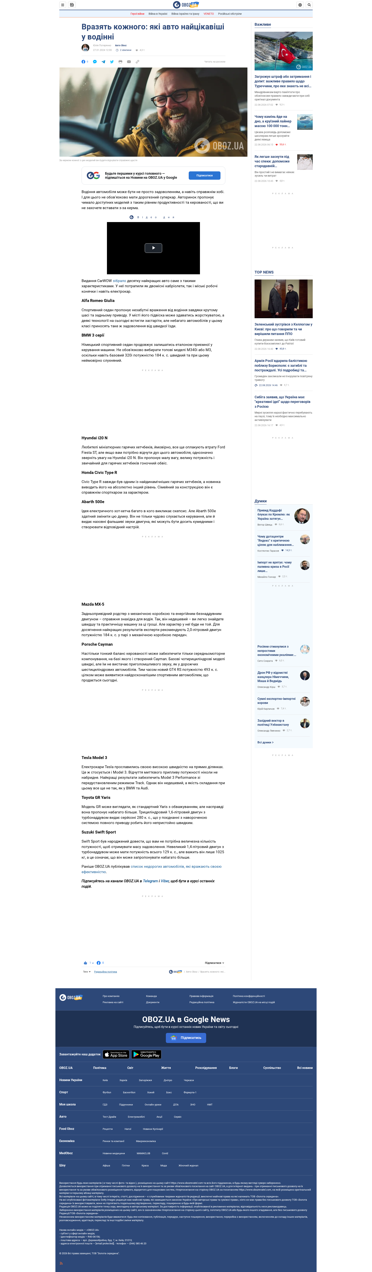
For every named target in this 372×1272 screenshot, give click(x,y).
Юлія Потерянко (102, 45)
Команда (151, 996)
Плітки (126, 1165)
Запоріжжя (145, 1080)
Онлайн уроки (153, 1104)
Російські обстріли (230, 13)
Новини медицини (114, 1153)
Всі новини (305, 1068)
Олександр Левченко (268, 730)
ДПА (175, 1104)
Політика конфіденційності (249, 996)
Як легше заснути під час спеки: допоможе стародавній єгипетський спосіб (272, 161)
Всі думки (264, 742)
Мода (163, 1165)
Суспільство (272, 1068)
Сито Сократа (265, 661)
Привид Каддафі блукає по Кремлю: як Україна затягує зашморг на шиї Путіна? (273, 515)
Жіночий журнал (188, 1165)
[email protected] (105, 1243)
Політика (99, 1068)
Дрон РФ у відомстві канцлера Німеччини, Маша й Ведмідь (273, 677)
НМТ (210, 1104)
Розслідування (206, 1068)
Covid (165, 1153)
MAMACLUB (143, 1153)
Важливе (263, 24)
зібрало (119, 281)
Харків (123, 1080)
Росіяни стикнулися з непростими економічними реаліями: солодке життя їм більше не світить (275, 651)
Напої (128, 1129)
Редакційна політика (105, 971)
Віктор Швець (264, 524)
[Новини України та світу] (175, 972)
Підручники (126, 1104)
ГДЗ (105, 1104)
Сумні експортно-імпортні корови (276, 701)
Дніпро (168, 1080)
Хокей (150, 1092)
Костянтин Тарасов (268, 551)
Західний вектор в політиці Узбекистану (273, 723)
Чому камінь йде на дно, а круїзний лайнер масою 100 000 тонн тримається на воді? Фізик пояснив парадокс (273, 121)
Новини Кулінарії (153, 1129)
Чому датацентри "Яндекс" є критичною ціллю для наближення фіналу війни (274, 541)
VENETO (209, 13)
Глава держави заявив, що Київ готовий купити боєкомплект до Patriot (280, 341)
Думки (261, 501)
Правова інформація (201, 996)
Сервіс (178, 1116)
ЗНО (192, 1104)
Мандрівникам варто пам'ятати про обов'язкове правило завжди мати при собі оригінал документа (282, 96)
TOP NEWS (264, 272)
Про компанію (111, 996)
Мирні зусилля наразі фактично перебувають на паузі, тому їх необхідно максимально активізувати (283, 416)
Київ (105, 1080)
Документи (152, 1002)
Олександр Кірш (266, 687)
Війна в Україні (158, 13)
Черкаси (189, 1080)
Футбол (107, 1092)
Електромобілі (136, 1116)
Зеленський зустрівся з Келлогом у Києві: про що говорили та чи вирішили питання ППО (283, 329)
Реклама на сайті (113, 1002)
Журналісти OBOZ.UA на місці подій (254, 1002)
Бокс (169, 1092)
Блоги (233, 1068)
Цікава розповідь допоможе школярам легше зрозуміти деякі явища (272, 136)
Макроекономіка (146, 1141)
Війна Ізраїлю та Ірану (185, 13)
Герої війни (137, 13)
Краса (145, 1165)
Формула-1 (190, 1092)
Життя (166, 1068)
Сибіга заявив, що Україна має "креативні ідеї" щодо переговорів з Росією (282, 402)
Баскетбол (129, 1092)
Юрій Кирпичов (266, 709)
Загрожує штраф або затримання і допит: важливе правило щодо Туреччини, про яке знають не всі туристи (283, 81)
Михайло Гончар (266, 577)
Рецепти (108, 1129)
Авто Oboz (121, 45)
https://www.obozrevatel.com (187, 1182)
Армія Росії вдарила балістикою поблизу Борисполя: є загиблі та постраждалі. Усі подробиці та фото (281, 366)
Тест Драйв (109, 1116)
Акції (159, 1116)
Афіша (106, 1165)
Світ (130, 1068)
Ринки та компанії (113, 1141)
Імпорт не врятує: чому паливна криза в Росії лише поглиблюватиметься (274, 567)
